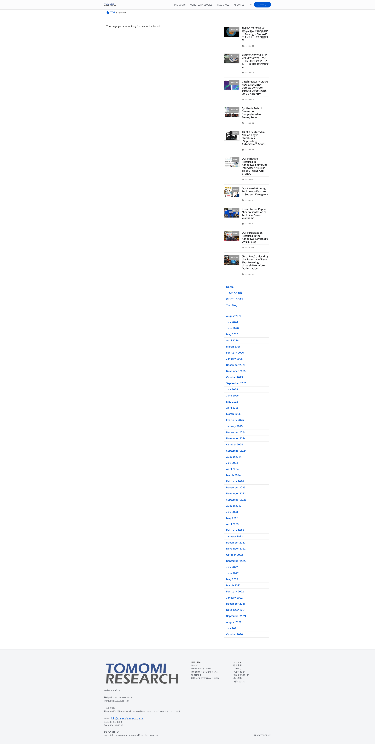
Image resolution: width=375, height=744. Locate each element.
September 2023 (236, 499)
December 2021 (235, 603)
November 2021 (235, 609)
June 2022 (232, 573)
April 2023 (232, 524)
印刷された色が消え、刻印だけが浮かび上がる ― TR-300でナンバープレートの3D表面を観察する (255, 61)
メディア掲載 (235, 292)
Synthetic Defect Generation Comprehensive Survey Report (252, 112)
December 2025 (236, 364)
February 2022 (235, 591)
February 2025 (235, 420)
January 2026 (234, 358)
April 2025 (232, 407)
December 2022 (235, 542)
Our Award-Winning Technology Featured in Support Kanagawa (255, 191)
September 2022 (236, 560)
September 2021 (236, 616)
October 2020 (234, 634)
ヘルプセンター (240, 672)
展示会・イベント (235, 299)
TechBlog (231, 305)
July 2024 (232, 462)
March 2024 (233, 475)
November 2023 (236, 493)
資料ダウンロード (241, 675)
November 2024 (236, 438)
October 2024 (234, 444)
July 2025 (232, 389)
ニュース (237, 668)
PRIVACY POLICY (262, 735)
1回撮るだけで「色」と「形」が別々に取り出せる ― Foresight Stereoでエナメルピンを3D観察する (255, 34)
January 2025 (234, 426)
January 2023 (234, 536)
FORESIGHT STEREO (201, 668)
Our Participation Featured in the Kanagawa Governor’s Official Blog (255, 237)
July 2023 (232, 511)
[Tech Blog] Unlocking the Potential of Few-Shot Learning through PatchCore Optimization (255, 262)
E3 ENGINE (196, 675)
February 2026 (235, 352)
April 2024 (232, 469)
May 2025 (232, 401)
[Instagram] (117, 732)
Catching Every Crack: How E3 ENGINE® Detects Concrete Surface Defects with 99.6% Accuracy (255, 87)
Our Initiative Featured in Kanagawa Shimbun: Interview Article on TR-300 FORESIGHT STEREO (254, 166)
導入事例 (237, 665)
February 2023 (235, 530)
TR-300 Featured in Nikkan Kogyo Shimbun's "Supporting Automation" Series (253, 138)
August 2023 (234, 505)
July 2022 (232, 567)
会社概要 (237, 678)
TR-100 (194, 665)
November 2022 (236, 548)
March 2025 (233, 413)
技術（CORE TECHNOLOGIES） (205, 678)
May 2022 (232, 579)
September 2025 (236, 383)
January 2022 (234, 597)
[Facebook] (105, 732)
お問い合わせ (239, 681)
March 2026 (233, 346)
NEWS (230, 286)
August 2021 (233, 622)
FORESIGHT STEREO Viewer (204, 672)
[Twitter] (109, 732)
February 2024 (235, 481)
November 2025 (236, 371)
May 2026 (232, 334)
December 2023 (236, 487)
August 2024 (234, 456)
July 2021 (231, 628)
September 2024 (236, 450)
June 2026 (232, 328)
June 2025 (232, 395)
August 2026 (234, 315)
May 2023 (232, 518)
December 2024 (236, 432)
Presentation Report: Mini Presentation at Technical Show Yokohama (254, 213)
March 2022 (233, 585)
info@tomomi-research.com (127, 718)
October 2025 (234, 377)
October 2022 (234, 554)
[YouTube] (113, 732)
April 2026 (232, 340)
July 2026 (232, 322)
